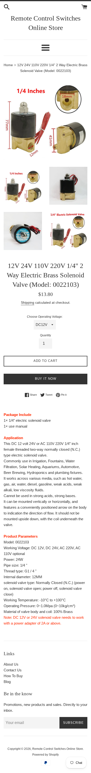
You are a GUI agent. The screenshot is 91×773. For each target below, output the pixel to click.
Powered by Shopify (45, 754)
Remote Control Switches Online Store (46, 22)
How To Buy (13, 676)
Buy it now (45, 378)
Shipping (27, 302)
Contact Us (13, 670)
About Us (11, 664)
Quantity (45, 335)
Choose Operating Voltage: (45, 316)
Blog (7, 682)
